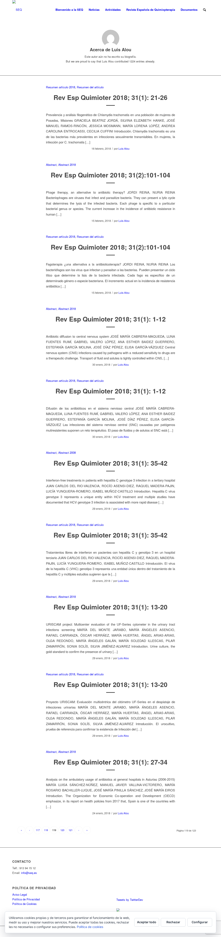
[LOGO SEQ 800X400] (17, 9)
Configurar (200, 922)
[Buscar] (204, 9)
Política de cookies (90, 927)
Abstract (51, 165)
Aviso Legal (19, 894)
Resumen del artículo (90, 87)
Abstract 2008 (67, 453)
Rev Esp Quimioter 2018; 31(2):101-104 (110, 174)
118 (46, 830)
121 (71, 830)
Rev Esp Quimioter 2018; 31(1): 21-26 (110, 97)
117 (38, 830)
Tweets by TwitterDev (129, 900)
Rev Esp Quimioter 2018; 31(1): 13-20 (110, 606)
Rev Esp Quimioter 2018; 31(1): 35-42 (110, 463)
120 (62, 830)
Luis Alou (123, 148)
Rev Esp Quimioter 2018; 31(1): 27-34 (110, 761)
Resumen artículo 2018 (60, 87)
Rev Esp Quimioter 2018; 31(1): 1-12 (110, 318)
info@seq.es (29, 873)
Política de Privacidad (26, 899)
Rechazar (173, 922)
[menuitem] (69, 9)
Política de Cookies (24, 904)
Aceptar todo (146, 922)
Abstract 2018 (67, 165)
